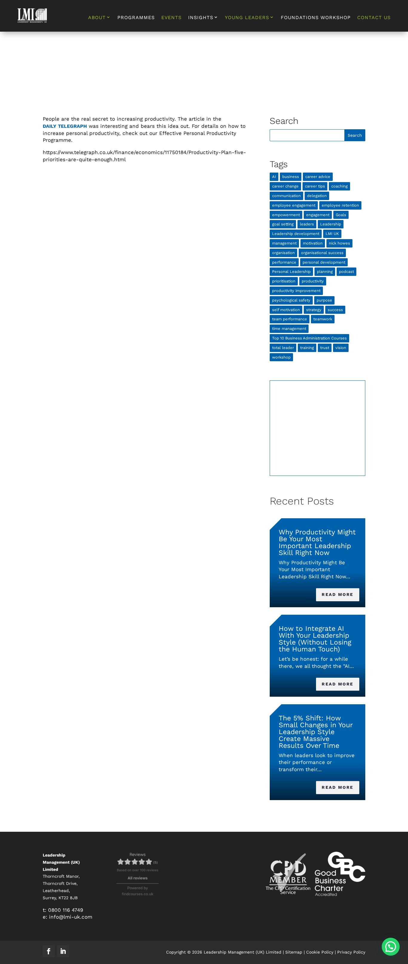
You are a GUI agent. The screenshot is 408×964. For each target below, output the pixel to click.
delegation (317, 195)
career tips (315, 186)
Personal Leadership (291, 271)
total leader (283, 347)
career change (285, 186)
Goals (341, 215)
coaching (339, 186)
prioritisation (283, 281)
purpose (324, 300)
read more (338, 594)
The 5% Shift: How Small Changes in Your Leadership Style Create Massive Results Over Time (315, 732)
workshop (281, 357)
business (290, 176)
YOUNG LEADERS (247, 17)
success (335, 310)
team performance (289, 319)
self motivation (286, 310)
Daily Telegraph (65, 126)
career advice (317, 176)
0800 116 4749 (65, 910)
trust (324, 347)
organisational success (322, 252)
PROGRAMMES (136, 18)
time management (289, 328)
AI (274, 176)
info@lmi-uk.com (70, 917)
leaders (307, 224)
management (284, 243)
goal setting (283, 224)
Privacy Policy (351, 952)
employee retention (340, 205)
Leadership (330, 224)
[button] (391, 947)
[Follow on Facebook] (49, 951)
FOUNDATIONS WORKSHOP (316, 18)
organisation (283, 252)
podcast (346, 271)
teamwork (322, 319)
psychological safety (291, 300)
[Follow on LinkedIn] (63, 951)
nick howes (339, 243)
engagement (317, 215)
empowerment (286, 215)
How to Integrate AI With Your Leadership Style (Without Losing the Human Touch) (315, 639)
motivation (313, 243)
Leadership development (295, 233)
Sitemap (293, 952)
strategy (313, 310)
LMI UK (332, 233)
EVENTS (171, 18)
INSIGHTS (200, 17)
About (97, 17)
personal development (324, 262)
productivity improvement (296, 290)
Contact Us (374, 18)
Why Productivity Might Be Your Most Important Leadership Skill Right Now (317, 542)
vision (340, 347)
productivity (313, 281)
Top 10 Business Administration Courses (309, 338)
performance (284, 262)
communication (286, 195)
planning (325, 271)
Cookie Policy (319, 952)
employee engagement (293, 205)
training (307, 347)
